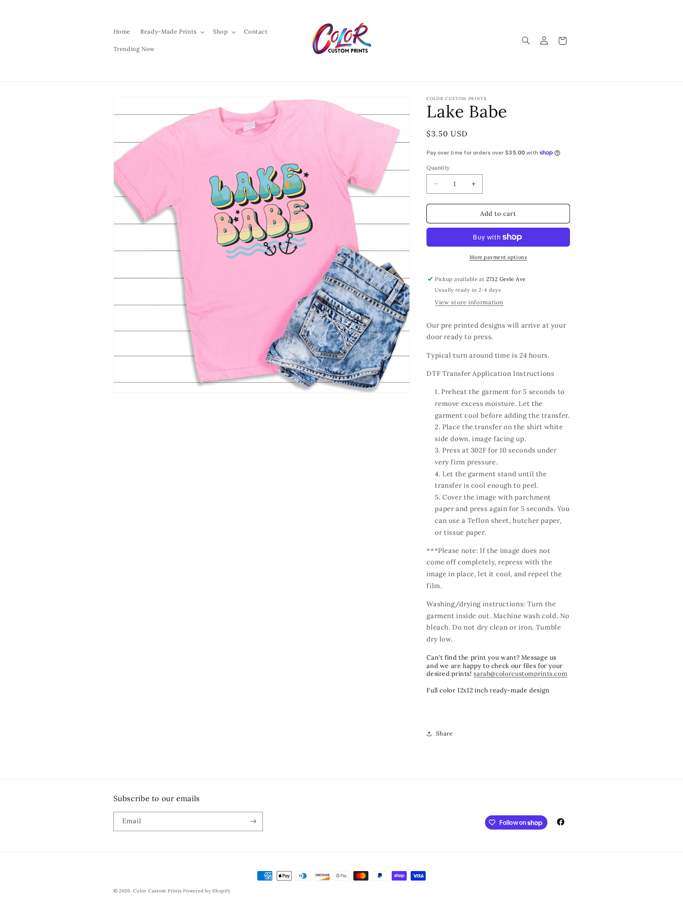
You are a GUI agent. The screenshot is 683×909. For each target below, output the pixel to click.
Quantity (437, 167)
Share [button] (444, 733)
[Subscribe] (253, 821)
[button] (172, 32)
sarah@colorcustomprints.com (520, 674)
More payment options (498, 257)
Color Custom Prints (157, 891)
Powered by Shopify (206, 891)
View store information (469, 302)
